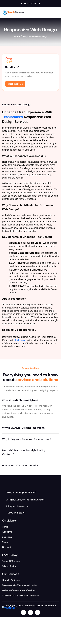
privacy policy (9, 566)
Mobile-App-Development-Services (20, 595)
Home (5, 526)
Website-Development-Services (18, 590)
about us (7, 531)
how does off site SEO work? (20, 465)
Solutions (7, 536)
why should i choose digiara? (20, 400)
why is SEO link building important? (24, 427)
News (5, 542)
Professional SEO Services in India (19, 585)
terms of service (11, 561)
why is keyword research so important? (26, 439)
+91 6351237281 (34, 3)
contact (6, 547)
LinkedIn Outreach (11, 580)
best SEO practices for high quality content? (23, 452)
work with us (15, 83)
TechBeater (20, 340)
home (17, 36)
